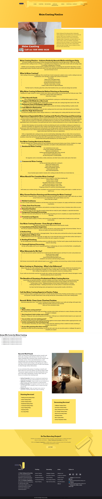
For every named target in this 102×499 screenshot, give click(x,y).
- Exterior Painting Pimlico (26, 401)
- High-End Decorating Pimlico (60, 413)
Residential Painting (39, 477)
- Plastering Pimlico (25, 409)
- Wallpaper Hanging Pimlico (60, 405)
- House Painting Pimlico (26, 407)
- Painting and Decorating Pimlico (28, 397)
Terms (66, 497)
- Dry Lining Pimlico (25, 411)
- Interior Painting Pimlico (26, 399)
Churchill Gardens (61, 481)
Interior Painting (38, 473)
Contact (74, 4)
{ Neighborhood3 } (6, 341)
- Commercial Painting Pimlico (27, 405)
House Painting (38, 481)
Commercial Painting (39, 479)
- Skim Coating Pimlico (59, 417)
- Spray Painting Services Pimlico (61, 409)
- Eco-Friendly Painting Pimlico (60, 411)
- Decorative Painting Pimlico (60, 407)
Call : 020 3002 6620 (84, 5)
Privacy (62, 497)
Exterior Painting (38, 475)
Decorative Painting (50, 475)
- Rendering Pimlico (58, 415)
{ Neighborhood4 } (6, 342)
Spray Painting (49, 477)
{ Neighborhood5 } (6, 344)
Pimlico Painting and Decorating (54, 497)
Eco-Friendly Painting (50, 479)
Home (35, 4)
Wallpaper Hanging (50, 473)
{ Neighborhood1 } (6, 338)
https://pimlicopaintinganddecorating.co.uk (77, 483)
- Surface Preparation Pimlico (60, 419)
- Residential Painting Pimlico (27, 403)
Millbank (59, 483)
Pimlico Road (60, 479)
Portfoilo (69, 4)
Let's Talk (50, 447)
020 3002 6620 (77, 477)
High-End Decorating (50, 481)
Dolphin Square (60, 477)
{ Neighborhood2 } (6, 339)
